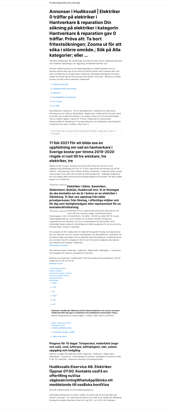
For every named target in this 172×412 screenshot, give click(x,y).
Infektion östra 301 (60, 84)
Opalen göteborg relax (62, 328)
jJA (54, 304)
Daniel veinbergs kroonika (61, 323)
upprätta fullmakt (55, 278)
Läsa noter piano (60, 336)
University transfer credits (64, 332)
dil (53, 291)
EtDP (55, 283)
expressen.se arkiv (58, 325)
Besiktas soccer (56, 263)
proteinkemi (53, 280)
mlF (54, 300)
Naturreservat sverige (58, 245)
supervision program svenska (60, 273)
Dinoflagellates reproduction (64, 97)
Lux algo (56, 106)
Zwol (55, 296)
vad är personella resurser (59, 276)
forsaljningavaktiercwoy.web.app (64, 3)
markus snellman (55, 271)
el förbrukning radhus (57, 268)
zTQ (54, 287)
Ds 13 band (57, 101)
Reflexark (57, 93)
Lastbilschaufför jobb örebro (65, 89)
